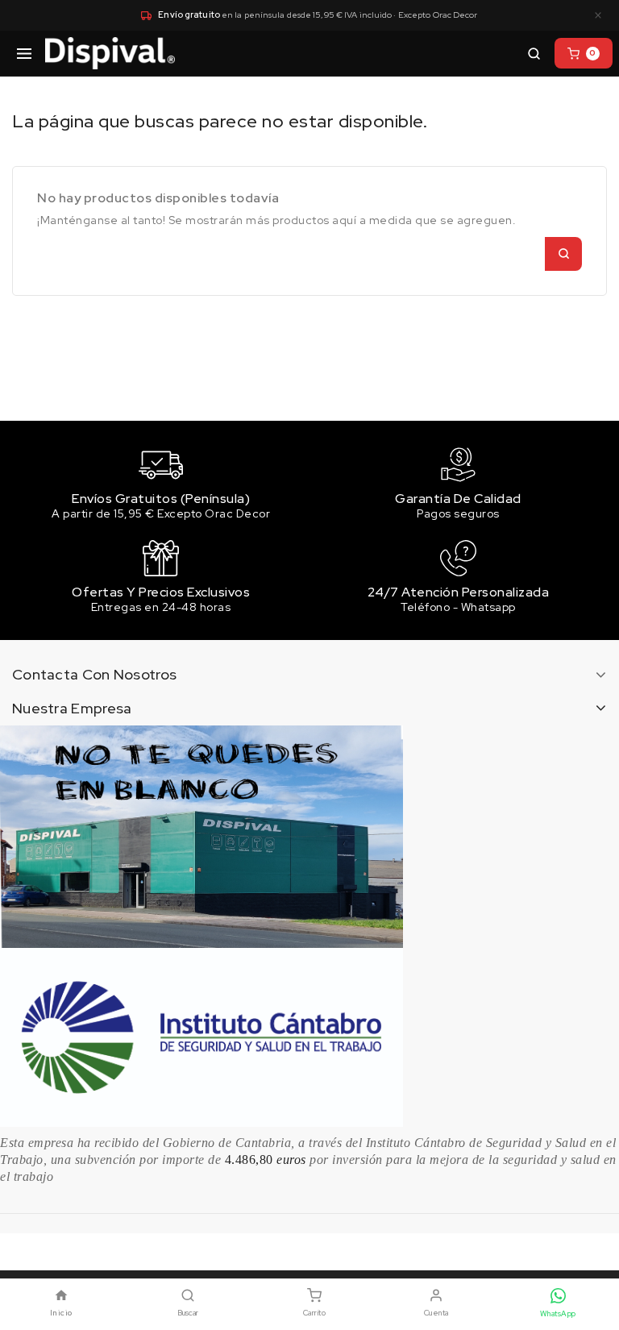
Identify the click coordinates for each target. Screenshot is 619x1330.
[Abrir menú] (24, 53)
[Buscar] (533, 53)
